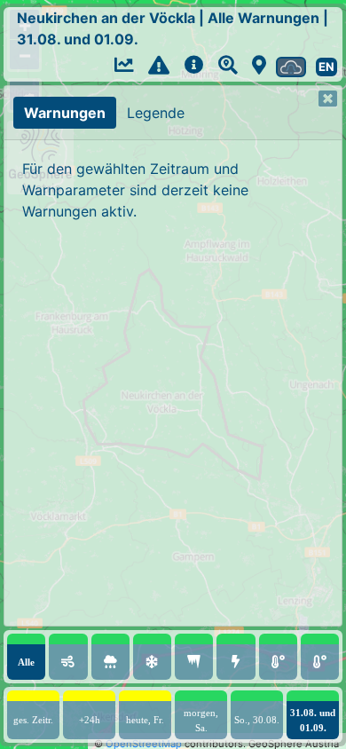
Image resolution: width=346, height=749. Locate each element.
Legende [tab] (156, 113)
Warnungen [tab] (65, 113)
